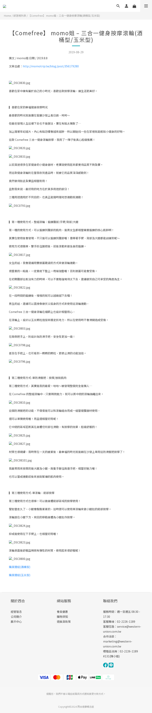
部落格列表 (19, 15)
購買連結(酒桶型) (19, 567)
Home (7, 15)
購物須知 (62, 617)
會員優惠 (62, 612)
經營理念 (16, 612)
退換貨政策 (64, 621)
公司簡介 (16, 617)
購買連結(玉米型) (19, 575)
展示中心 (16, 621)
